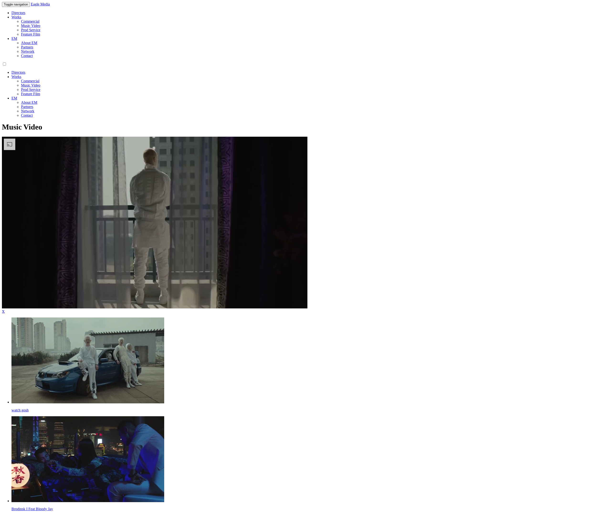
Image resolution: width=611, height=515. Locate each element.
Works (16, 17)
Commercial (30, 21)
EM (14, 38)
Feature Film (30, 34)
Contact (27, 56)
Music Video (30, 26)
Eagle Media (40, 4)
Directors (18, 13)
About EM (29, 43)
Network (27, 51)
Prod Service (30, 30)
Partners (27, 47)
